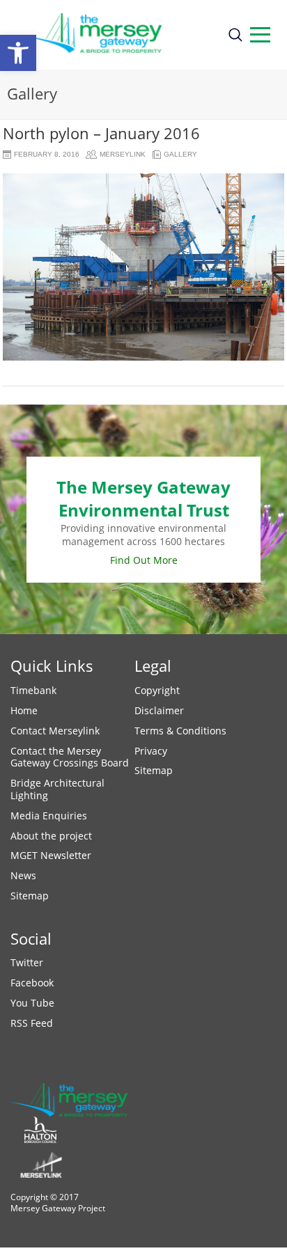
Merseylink (123, 154)
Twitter (26, 962)
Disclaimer (159, 710)
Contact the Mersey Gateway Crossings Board (69, 757)
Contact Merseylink (55, 730)
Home (24, 710)
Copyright (157, 690)
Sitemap (29, 895)
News (23, 875)
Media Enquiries (48, 815)
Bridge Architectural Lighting (57, 789)
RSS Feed (31, 1023)
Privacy (150, 750)
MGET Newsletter (50, 855)
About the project (51, 835)
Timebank (33, 690)
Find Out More (144, 560)
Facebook (32, 982)
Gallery (180, 154)
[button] (18, 53)
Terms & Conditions (180, 730)
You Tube (32, 1002)
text (260, 34)
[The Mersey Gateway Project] (113, 35)
